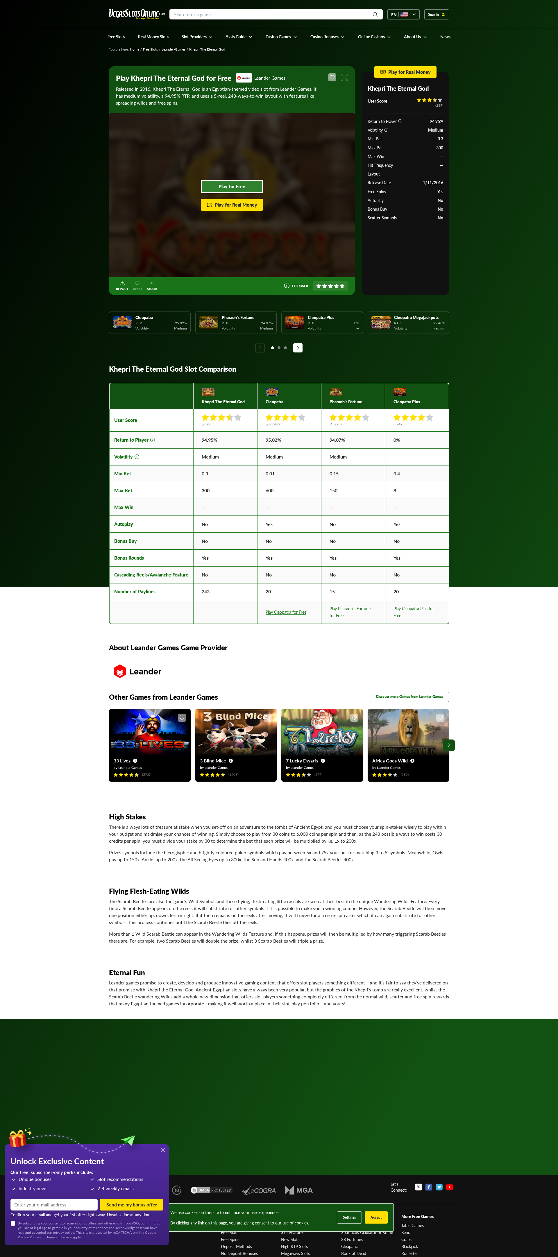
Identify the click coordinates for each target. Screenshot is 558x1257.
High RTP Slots (294, 1246)
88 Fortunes (352, 1239)
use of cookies (295, 1223)
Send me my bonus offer (131, 1204)
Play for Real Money (236, 204)
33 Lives (122, 760)
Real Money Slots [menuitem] (153, 37)
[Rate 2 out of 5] (324, 286)
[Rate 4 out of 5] (336, 286)
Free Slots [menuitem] (116, 37)
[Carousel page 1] (272, 347)
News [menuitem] (445, 37)
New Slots (290, 1239)
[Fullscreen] (344, 77)
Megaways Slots (295, 1253)
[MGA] (299, 1190)
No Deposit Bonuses (239, 1253)
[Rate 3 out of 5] (330, 286)
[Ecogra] (259, 1190)
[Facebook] (429, 1187)
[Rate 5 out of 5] (342, 286)
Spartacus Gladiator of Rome (367, 1232)
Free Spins (230, 1239)
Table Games (412, 1225)
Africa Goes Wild (390, 760)
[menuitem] (197, 36)
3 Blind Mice (213, 760)
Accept (376, 1217)
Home (134, 49)
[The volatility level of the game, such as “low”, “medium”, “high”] (386, 130)
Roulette (408, 1253)
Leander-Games (173, 49)
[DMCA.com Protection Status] (212, 1190)
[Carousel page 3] (285, 347)
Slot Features (292, 1232)
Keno (405, 1232)
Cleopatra (349, 1246)
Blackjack (409, 1246)
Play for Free (232, 186)
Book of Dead (353, 1253)
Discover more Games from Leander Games (409, 696)
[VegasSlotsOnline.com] (137, 14)
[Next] (298, 347)
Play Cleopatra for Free (286, 612)
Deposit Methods (236, 1246)
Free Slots (150, 49)
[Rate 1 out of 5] (318, 286)
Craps (406, 1239)
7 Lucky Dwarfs (302, 760)
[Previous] (260, 347)
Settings (349, 1217)
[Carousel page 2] (279, 347)
